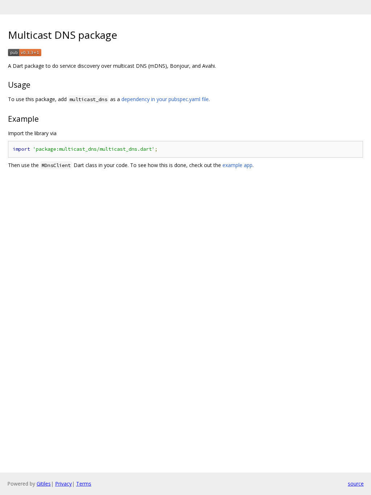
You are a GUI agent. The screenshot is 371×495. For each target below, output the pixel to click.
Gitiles (44, 483)
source (356, 483)
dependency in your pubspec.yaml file (165, 99)
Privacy (63, 483)
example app (237, 165)
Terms (83, 483)
